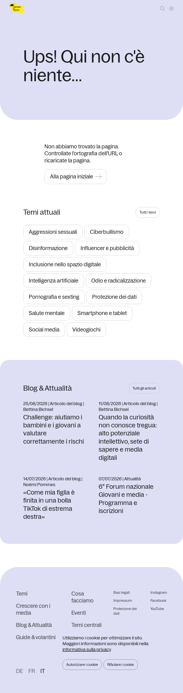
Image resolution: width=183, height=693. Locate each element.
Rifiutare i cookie (120, 664)
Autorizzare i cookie (82, 664)
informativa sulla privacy (86, 649)
